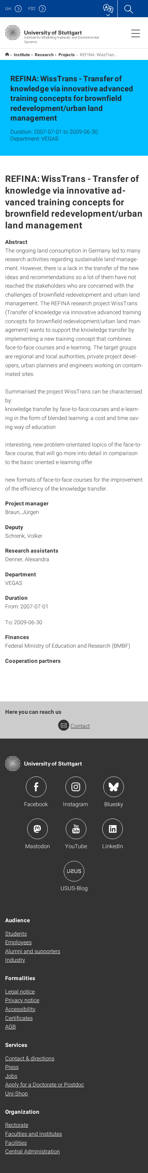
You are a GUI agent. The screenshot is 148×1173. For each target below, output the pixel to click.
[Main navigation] (135, 33)
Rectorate (16, 1124)
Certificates (19, 1017)
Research (44, 54)
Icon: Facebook (36, 786)
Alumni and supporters (32, 951)
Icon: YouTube (76, 829)
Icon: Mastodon (37, 829)
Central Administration (32, 1151)
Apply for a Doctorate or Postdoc (44, 1084)
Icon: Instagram (75, 786)
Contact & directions (29, 1058)
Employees (18, 942)
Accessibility (20, 1008)
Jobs (11, 1075)
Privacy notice (22, 1000)
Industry (15, 959)
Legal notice (20, 991)
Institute (22, 54)
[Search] (128, 8)
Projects (67, 54)
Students (16, 933)
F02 (31, 8)
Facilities (16, 1142)
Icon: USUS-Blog (74, 871)
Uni (8, 8)
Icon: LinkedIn (112, 829)
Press (12, 1066)
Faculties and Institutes (33, 1133)
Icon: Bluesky (113, 786)
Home (7, 54)
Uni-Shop (16, 1093)
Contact (80, 725)
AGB (10, 1026)
